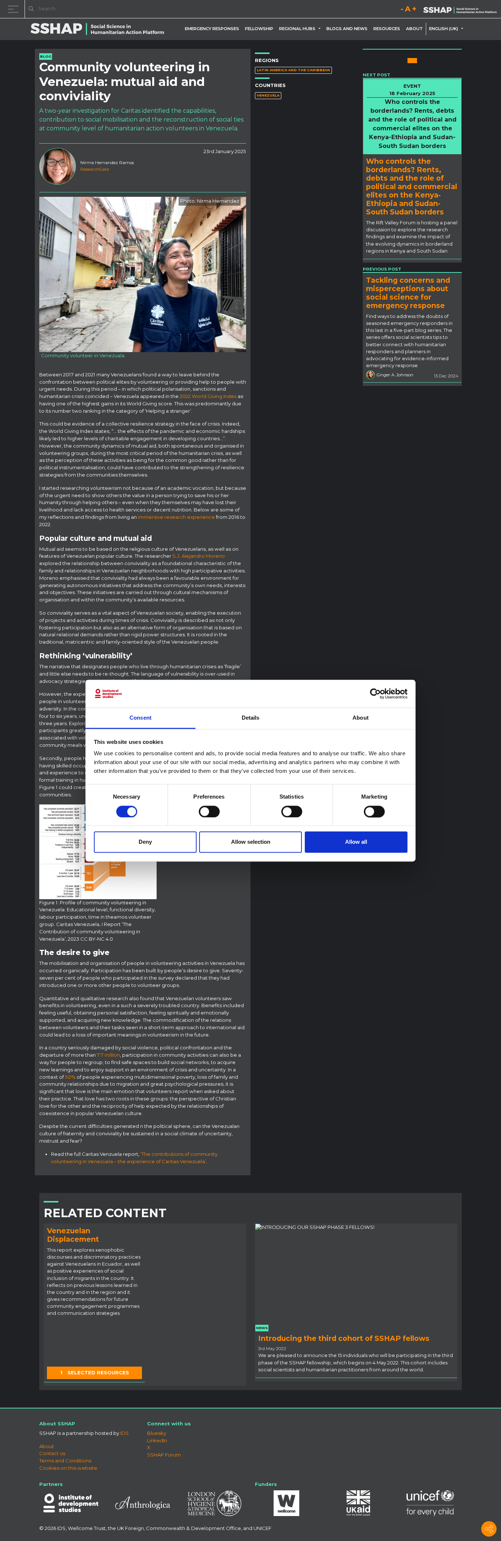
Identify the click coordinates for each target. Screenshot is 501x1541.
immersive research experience (176, 517)
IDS (124, 1433)
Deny (145, 842)
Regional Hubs (297, 28)
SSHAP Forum (164, 1455)
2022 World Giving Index (208, 396)
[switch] (209, 811)
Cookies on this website (68, 1468)
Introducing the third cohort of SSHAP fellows (343, 1338)
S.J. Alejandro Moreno (198, 556)
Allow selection (250, 842)
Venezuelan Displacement (73, 1235)
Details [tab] (251, 718)
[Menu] (14, 9)
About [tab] (360, 718)
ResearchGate (94, 169)
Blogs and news (346, 28)
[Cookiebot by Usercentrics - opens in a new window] (375, 693)
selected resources (94, 1372)
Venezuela (268, 95)
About (414, 28)
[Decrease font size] (402, 10)
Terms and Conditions (65, 1461)
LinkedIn (157, 1440)
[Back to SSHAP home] (460, 9)
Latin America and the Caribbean (293, 70)
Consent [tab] (140, 718)
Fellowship (259, 28)
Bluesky (156, 1433)
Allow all (356, 842)
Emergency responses (212, 28)
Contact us (52, 1453)
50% (70, 1077)
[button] (320, 28)
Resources (386, 28)
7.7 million (108, 1055)
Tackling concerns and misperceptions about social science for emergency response (408, 293)
